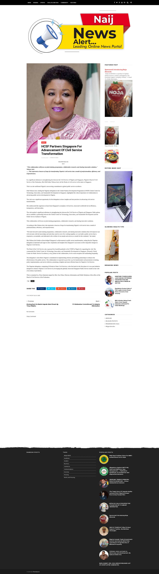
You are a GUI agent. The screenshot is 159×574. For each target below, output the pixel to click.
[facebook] (114, 2)
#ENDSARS (109, 318)
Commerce (67, 466)
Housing (66, 474)
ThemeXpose (36, 572)
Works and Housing (69, 477)
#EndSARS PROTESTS (112, 321)
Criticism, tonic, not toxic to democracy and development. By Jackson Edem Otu (120, 553)
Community (64, 2)
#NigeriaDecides (110, 326)
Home (106, 121)
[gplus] (125, 2)
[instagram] (119, 2)
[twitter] (117, 2)
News (29, 2)
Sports (42, 2)
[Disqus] (63, 369)
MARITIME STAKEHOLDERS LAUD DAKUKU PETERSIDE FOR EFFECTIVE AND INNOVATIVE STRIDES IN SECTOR (123, 280)
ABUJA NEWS (67, 455)
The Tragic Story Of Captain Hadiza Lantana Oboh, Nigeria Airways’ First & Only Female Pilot (120, 493)
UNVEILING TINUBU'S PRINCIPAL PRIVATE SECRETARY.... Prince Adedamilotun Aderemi (119, 481)
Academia (66, 458)
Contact (112, 121)
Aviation (66, 461)
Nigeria (35, 2)
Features (73, 2)
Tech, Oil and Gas (52, 2)
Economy (66, 472)
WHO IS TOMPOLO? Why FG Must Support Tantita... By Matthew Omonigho (120, 529)
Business (66, 463)
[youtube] (121, 2)
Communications (68, 469)
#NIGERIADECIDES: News (112, 324)
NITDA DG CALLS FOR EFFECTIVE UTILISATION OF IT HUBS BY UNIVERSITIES (119, 505)
